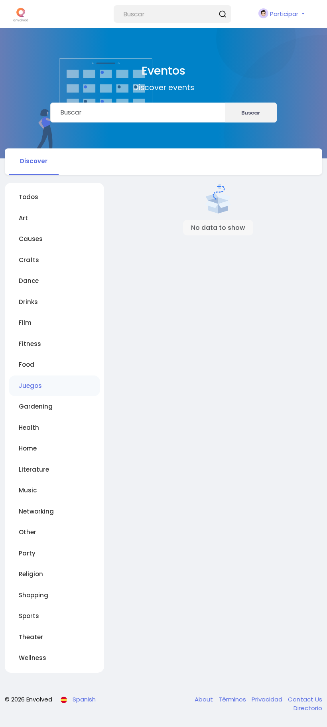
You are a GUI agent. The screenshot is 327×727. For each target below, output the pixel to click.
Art (23, 218)
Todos (28, 197)
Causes (31, 239)
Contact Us (305, 699)
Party (27, 553)
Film (25, 322)
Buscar (250, 113)
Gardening (36, 406)
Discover (33, 161)
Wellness (32, 658)
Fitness (30, 344)
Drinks (28, 302)
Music (28, 490)
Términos (233, 699)
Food (26, 364)
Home (28, 448)
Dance (29, 281)
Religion (31, 574)
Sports (29, 616)
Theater (31, 637)
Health (29, 427)
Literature (34, 469)
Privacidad (268, 699)
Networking (36, 511)
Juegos (30, 385)
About (205, 699)
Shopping (33, 595)
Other (27, 532)
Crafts (29, 260)
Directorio (308, 708)
